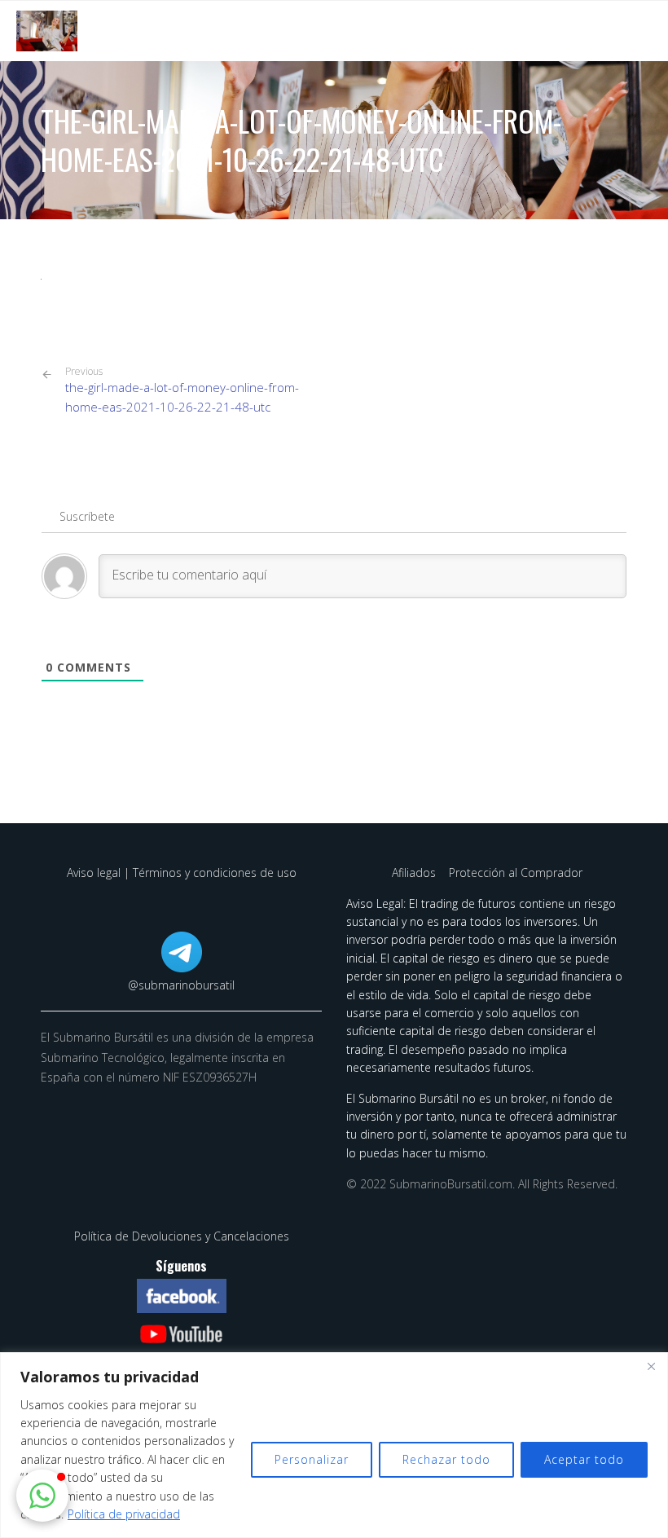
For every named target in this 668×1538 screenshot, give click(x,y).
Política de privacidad (124, 1514)
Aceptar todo (584, 1459)
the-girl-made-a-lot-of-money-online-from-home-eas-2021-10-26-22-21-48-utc (182, 390)
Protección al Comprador (515, 872)
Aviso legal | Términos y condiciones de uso (182, 872)
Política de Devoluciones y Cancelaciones (181, 1236)
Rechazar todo (446, 1459)
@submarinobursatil (181, 985)
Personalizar (312, 1459)
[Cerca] (651, 1366)
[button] (42, 1496)
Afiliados (415, 872)
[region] (334, 1445)
